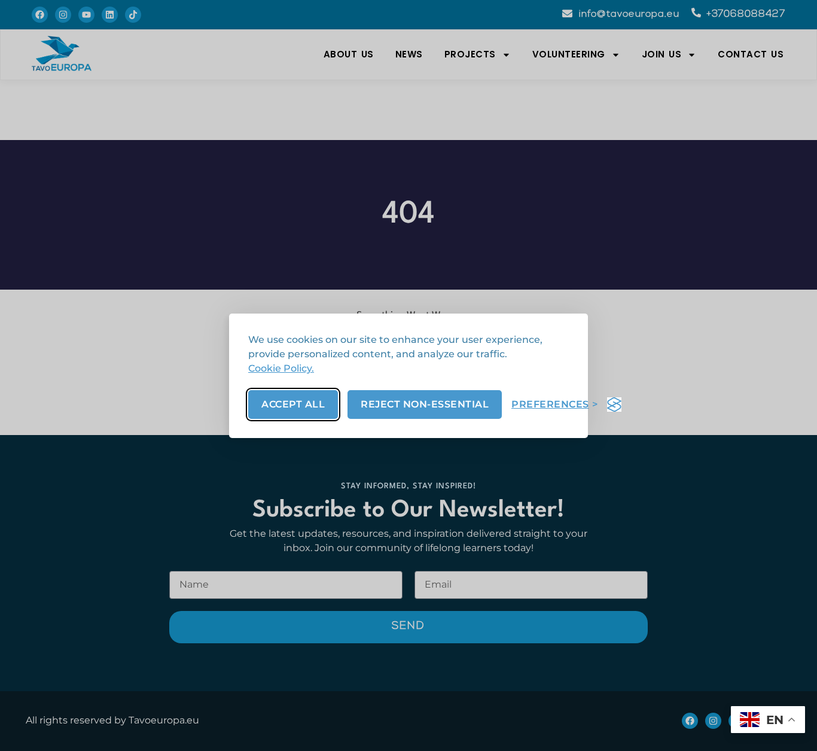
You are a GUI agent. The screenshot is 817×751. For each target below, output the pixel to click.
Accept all (293, 404)
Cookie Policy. (281, 368)
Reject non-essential (425, 404)
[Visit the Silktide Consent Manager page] (614, 404)
